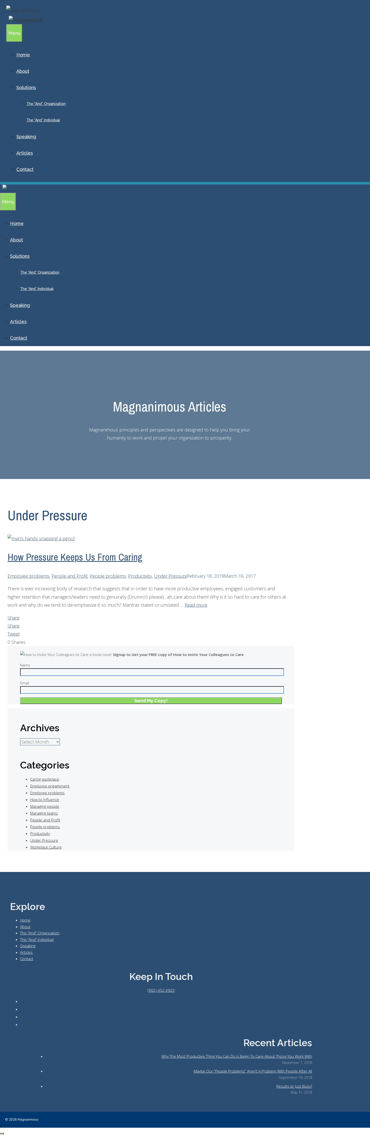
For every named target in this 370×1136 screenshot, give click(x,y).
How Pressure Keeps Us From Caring (75, 557)
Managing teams (44, 813)
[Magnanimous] (24, 19)
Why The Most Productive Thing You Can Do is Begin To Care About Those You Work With (236, 1056)
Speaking (26, 136)
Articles (24, 153)
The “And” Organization (46, 104)
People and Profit (70, 576)
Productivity (140, 576)
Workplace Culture (46, 847)
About (22, 71)
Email (24, 682)
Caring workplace (44, 779)
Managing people (44, 806)
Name (25, 665)
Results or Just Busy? (294, 1086)
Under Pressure (170, 576)
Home (23, 54)
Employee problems (28, 576)
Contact (24, 169)
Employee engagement (49, 785)
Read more (196, 605)
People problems (108, 576)
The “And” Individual (43, 120)
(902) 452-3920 (161, 990)
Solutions (26, 87)
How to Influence (44, 799)
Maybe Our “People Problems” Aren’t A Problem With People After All (253, 1071)
